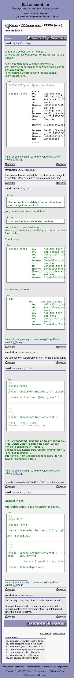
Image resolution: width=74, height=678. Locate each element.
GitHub (53, 671)
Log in (55, 16)
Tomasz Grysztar (34, 671)
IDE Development (31, 25)
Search (34, 13)
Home (26, 13)
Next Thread (59, 633)
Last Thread (45, 633)
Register (44, 13)
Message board (61, 667)
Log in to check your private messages (32, 16)
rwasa (44, 675)
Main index (8, 667)
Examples (47, 667)
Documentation (33, 667)
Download (19, 667)
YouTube (61, 671)
